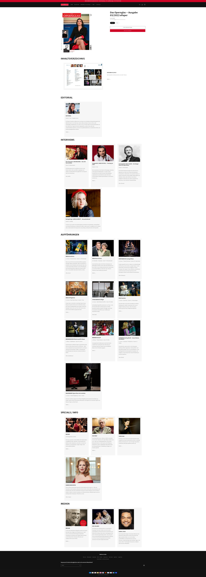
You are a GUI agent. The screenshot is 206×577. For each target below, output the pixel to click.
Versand (115, 19)
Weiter (109, 79)
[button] (86, 4)
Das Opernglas (101, 574)
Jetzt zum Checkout (127, 30)
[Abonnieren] (80, 565)
